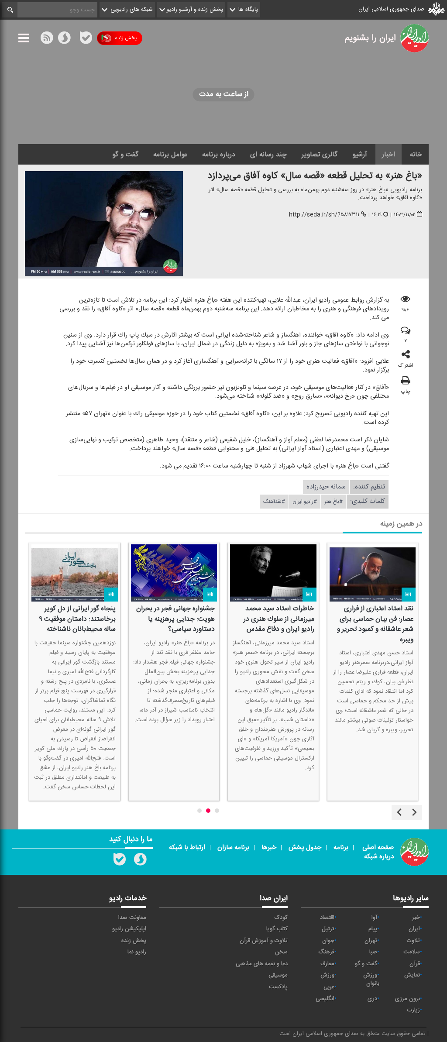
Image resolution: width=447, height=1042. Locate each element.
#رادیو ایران (304, 502)
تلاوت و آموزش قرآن (264, 941)
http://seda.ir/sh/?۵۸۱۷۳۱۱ (324, 215)
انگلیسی (325, 999)
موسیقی (278, 975)
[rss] (46, 40)
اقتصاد (327, 917)
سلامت (411, 952)
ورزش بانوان (371, 979)
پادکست (278, 987)
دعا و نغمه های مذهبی (262, 964)
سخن (281, 952)
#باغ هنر (333, 502)
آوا (374, 917)
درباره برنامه (218, 154)
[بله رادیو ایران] (120, 861)
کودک (281, 917)
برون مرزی (407, 999)
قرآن (414, 964)
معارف (327, 964)
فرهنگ (326, 952)
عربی (328, 987)
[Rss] (75, 38)
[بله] (86, 40)
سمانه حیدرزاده (326, 487)
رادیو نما (136, 952)
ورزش (327, 975)
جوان (328, 941)
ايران (414, 929)
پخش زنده (126, 38)
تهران (370, 941)
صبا (373, 952)
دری (372, 999)
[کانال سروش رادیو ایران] (140, 861)
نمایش (412, 975)
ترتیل (328, 929)
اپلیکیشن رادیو (129, 929)
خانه (416, 154)
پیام (372, 929)
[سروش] (64, 40)
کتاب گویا (277, 929)
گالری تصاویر (319, 154)
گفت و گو (125, 154)
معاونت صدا (132, 917)
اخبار (388, 154)
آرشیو (359, 154)
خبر (416, 917)
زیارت (413, 1010)
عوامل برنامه (170, 154)
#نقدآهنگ (274, 502)
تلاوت (413, 941)
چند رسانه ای (268, 154)
